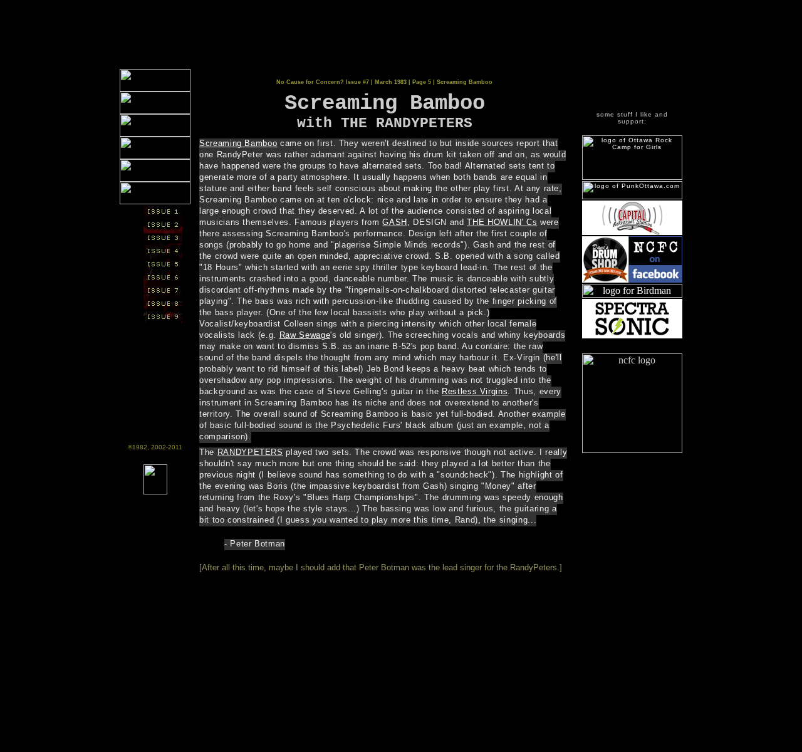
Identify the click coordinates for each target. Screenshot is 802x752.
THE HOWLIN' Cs (502, 222)
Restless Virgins (475, 391)
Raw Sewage (305, 335)
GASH (394, 222)
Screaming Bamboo (238, 143)
